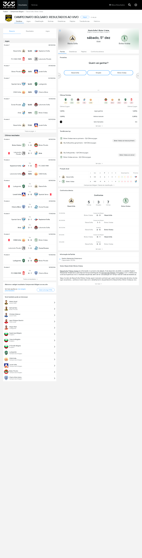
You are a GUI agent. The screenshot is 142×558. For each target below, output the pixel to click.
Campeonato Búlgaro (17, 11)
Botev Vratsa (73, 271)
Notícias (34, 5)
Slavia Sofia (64, 271)
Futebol (5, 11)
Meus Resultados (118, 5)
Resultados (22, 5)
